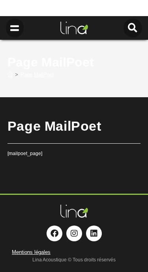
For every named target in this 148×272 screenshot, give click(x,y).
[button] (15, 27)
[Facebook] (54, 233)
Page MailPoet (37, 75)
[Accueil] (10, 75)
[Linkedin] (94, 233)
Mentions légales (31, 252)
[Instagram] (74, 233)
